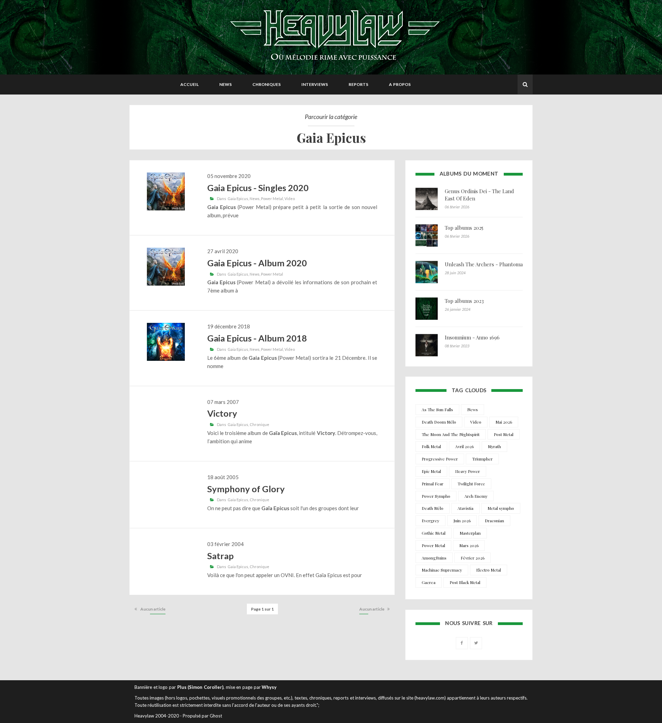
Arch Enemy (476, 496)
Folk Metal (431, 446)
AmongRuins (434, 558)
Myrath (494, 446)
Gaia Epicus (238, 198)
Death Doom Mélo (439, 422)
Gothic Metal (433, 533)
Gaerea (428, 582)
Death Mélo (432, 508)
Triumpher (482, 459)
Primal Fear (432, 483)
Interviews (314, 84)
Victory (222, 413)
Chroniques (266, 84)
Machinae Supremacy (442, 570)
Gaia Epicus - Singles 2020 (258, 187)
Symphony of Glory (246, 489)
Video (289, 198)
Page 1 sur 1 (262, 609)
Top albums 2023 (464, 300)
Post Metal (503, 434)
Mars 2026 (469, 545)
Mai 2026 (503, 422)
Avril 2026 (464, 446)
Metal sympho (501, 508)
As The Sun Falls (437, 409)
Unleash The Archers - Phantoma (484, 264)
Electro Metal (488, 570)
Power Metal (272, 198)
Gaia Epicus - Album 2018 (257, 338)
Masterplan (470, 533)
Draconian (494, 520)
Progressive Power (440, 459)
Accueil (189, 84)
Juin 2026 (462, 520)
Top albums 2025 (464, 227)
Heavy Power (467, 471)
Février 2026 (472, 558)
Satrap (220, 556)
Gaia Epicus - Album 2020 (257, 263)
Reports (358, 84)
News (225, 84)
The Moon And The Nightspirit (451, 434)
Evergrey (430, 520)
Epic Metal (431, 471)
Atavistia (465, 508)
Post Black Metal (465, 582)
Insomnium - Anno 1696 (472, 337)
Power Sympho (436, 496)
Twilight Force (471, 483)
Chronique (259, 424)
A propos (400, 84)
